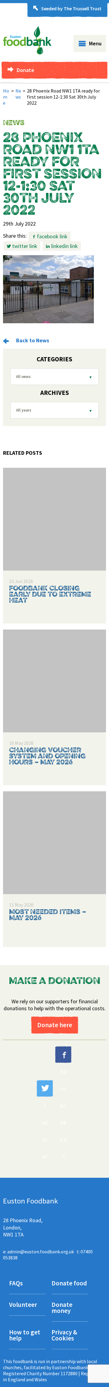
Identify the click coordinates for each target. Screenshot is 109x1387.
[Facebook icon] (63, 1054)
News (18, 94)
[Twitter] (45, 1088)
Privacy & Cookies (64, 1335)
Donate (25, 70)
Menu (95, 43)
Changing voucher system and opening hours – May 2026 (47, 756)
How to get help (24, 1335)
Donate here (54, 1025)
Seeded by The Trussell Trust (71, 8)
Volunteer (23, 1305)
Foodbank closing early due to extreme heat (50, 595)
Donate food (69, 1283)
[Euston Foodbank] (27, 53)
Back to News (32, 340)
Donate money (61, 1308)
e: (38, 1252)
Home (6, 97)
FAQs (16, 1283)
